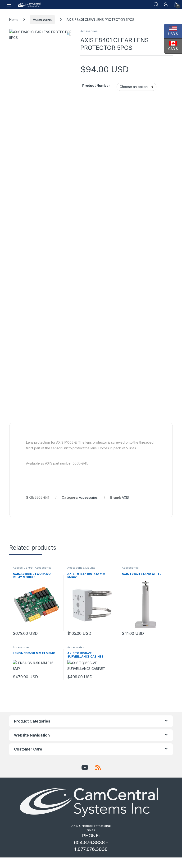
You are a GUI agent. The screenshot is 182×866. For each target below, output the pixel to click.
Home (13, 19)
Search (156, 4)
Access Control (23, 567)
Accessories (42, 19)
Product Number (96, 85)
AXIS (125, 497)
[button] (69, 34)
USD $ (171, 34)
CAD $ (171, 49)
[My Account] (165, 4)
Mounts (90, 567)
